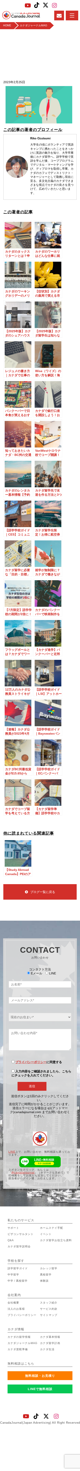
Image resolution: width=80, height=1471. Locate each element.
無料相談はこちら (21, 1363)
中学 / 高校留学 (18, 1280)
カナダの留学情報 (19, 1337)
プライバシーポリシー (30, 1062)
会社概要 (13, 1302)
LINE (11, 1151)
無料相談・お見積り (40, 1375)
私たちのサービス (21, 1220)
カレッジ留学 (48, 1268)
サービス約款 (48, 1309)
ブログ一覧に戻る (42, 892)
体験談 (44, 1280)
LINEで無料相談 (40, 1389)
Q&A (11, 1240)
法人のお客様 (16, 1309)
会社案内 (14, 1295)
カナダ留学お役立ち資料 (56, 1240)
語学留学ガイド (18, 1268)
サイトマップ (48, 1315)
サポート (13, 1228)
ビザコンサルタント (21, 1234)
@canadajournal (23, 1172)
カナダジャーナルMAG (22, 1343)
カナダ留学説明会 (19, 1246)
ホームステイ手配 (51, 1228)
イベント (46, 1234)
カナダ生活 (47, 1349)
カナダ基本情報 (50, 1337)
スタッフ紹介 (48, 1302)
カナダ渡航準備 (18, 1349)
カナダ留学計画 (50, 1343)
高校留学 (46, 1274)
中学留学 (13, 1274)
